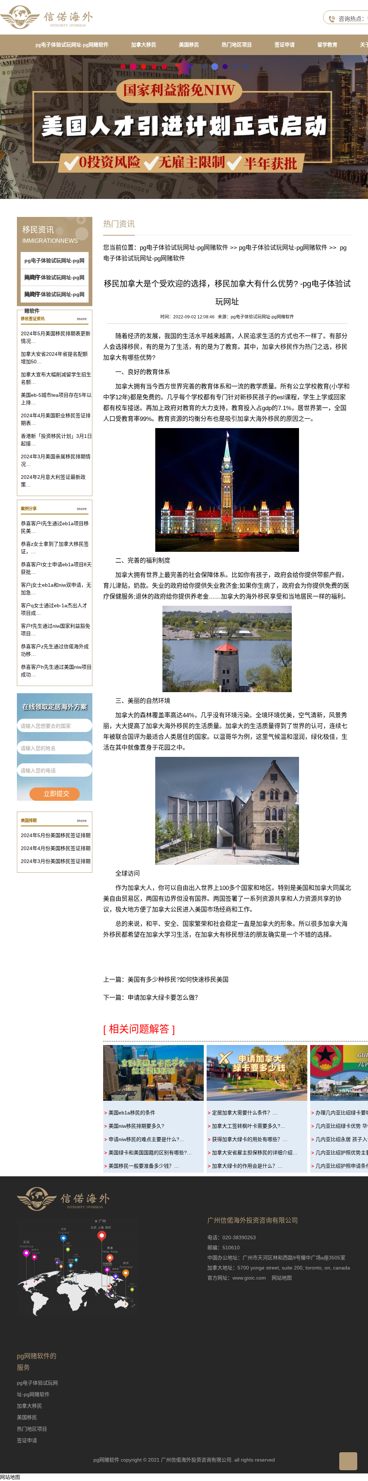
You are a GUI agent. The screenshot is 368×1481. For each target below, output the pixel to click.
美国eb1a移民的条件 (132, 1113)
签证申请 (285, 44)
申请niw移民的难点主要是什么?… (146, 1139)
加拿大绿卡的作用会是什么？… (247, 1166)
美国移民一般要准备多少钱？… (144, 1166)
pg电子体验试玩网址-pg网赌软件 (72, 44)
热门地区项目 (237, 44)
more (82, 319)
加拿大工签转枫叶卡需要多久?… (248, 1126)
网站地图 (282, 1278)
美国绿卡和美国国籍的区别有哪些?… (150, 1152)
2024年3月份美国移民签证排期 (56, 861)
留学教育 (327, 44)
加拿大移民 (143, 44)
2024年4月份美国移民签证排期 (56, 848)
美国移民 (189, 44)
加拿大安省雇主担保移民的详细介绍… (255, 1152)
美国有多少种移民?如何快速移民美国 (178, 979)
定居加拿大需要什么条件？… (244, 1113)
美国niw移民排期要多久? (136, 1126)
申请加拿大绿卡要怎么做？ (164, 997)
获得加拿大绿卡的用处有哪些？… (250, 1139)
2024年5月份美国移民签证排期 (56, 835)
